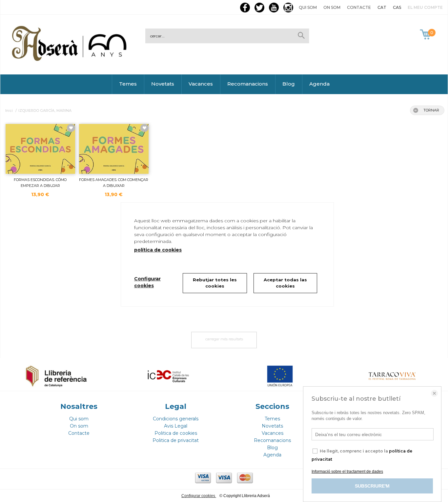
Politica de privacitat (176, 440)
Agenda (319, 84)
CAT (381, 7)
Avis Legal (175, 426)
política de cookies (158, 250)
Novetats (162, 84)
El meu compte (425, 7)
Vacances (201, 84)
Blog (288, 84)
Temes (128, 84)
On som (331, 7)
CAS (397, 7)
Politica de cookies (175, 433)
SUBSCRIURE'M (372, 486)
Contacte (359, 7)
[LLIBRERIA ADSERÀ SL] (70, 60)
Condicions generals (175, 419)
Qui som (308, 7)
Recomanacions (247, 84)
